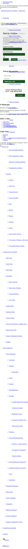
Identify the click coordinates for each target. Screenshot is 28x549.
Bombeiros (5, 134)
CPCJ (4, 136)
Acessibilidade (6, 124)
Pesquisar (14, 59)
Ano (4, 57)
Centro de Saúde (7, 138)
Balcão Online (7, 75)
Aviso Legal (6, 121)
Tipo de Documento (8, 51)
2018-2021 (6, 78)
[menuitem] (18, 30)
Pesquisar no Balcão (8, 46)
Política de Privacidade (8, 123)
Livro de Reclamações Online (10, 127)
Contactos (5, 140)
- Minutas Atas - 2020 (9, 81)
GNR (4, 137)
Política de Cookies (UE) (9, 125)
